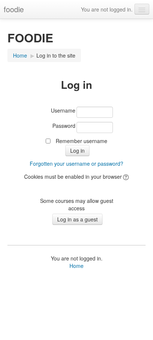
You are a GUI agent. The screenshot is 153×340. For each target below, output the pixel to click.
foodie (14, 9)
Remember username (81, 141)
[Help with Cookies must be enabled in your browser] (125, 176)
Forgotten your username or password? (76, 163)
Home (20, 55)
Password (63, 125)
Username (63, 110)
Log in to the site (55, 55)
